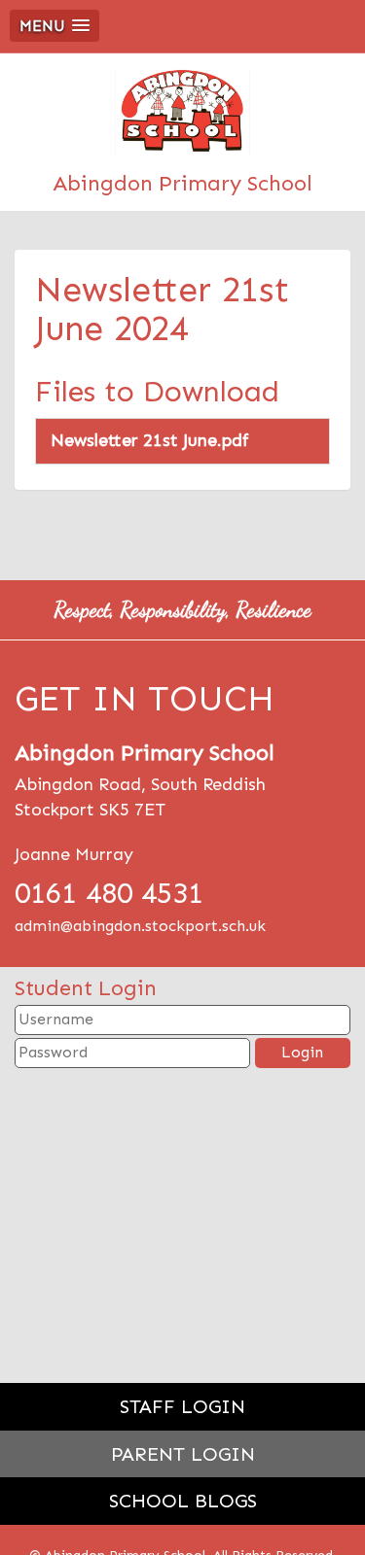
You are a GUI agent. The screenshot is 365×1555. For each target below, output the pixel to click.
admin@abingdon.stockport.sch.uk (140, 925)
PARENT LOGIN (183, 1454)
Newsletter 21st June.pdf (150, 440)
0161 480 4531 (109, 893)
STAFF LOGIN (182, 1406)
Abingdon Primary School (182, 183)
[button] (54, 26)
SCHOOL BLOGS (183, 1500)
